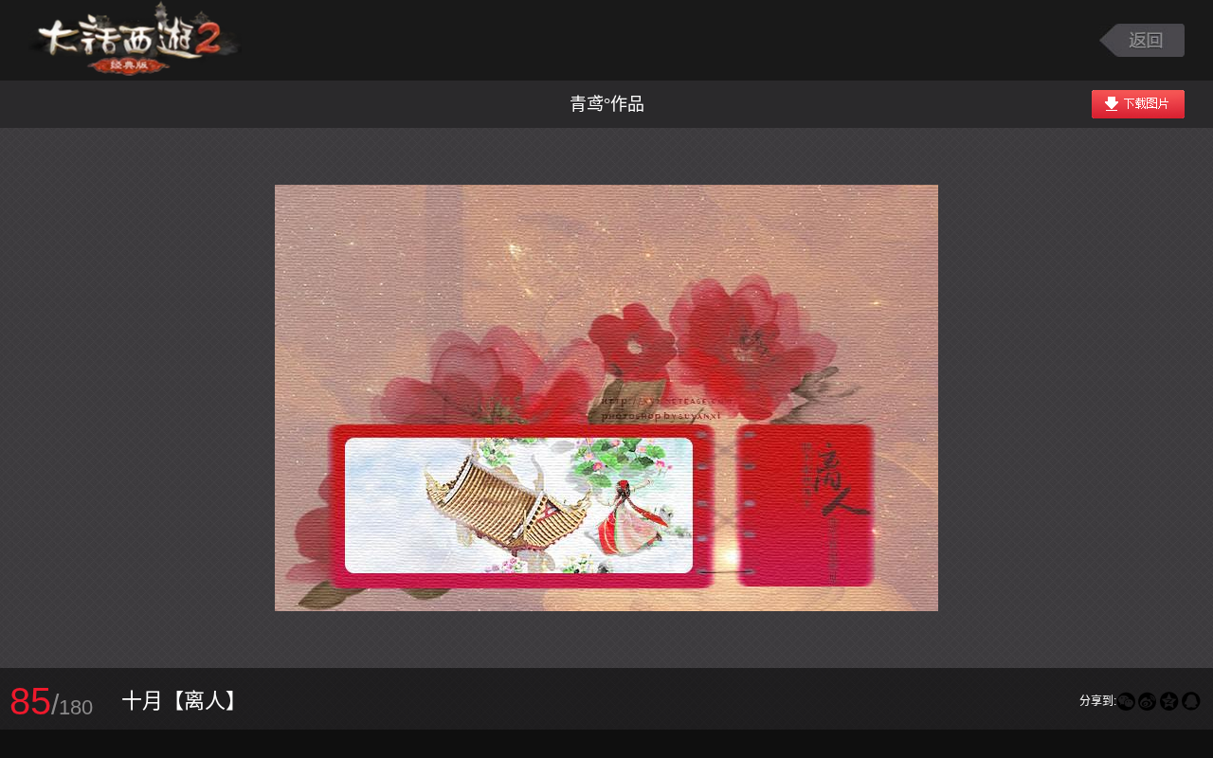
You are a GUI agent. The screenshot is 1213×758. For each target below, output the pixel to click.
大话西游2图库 (135, 40)
